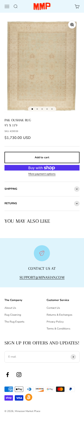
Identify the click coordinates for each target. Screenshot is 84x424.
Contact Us (53, 308)
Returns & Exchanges (59, 315)
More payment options (42, 174)
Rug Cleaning (12, 315)
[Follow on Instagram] (19, 375)
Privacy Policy (55, 321)
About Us (10, 308)
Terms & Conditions (58, 328)
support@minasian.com (42, 277)
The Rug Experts (14, 321)
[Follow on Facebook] (7, 375)
